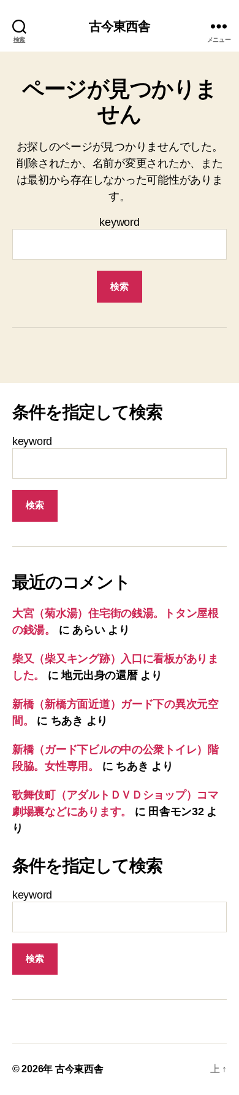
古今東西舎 (120, 26)
